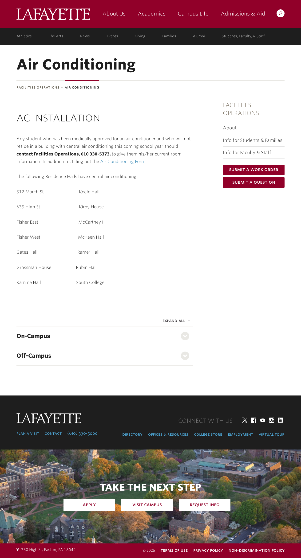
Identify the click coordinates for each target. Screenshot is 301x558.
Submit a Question (253, 182)
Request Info (205, 504)
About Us (114, 14)
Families (169, 36)
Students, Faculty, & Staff (243, 36)
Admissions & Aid (243, 14)
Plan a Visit (27, 433)
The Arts (56, 36)
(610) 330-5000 (82, 433)
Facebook (254, 420)
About (230, 128)
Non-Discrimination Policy (257, 550)
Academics (152, 14)
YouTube (263, 420)
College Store (208, 434)
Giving (140, 36)
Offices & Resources (168, 434)
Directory (132, 434)
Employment (240, 434)
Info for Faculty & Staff (247, 152)
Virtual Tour (272, 434)
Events (112, 36)
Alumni (199, 36)
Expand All (173, 320)
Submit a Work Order (253, 169)
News (85, 36)
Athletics (24, 36)
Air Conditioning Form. (124, 161)
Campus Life (193, 14)
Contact (53, 433)
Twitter (245, 420)
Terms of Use (174, 550)
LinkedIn (281, 420)
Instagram (272, 420)
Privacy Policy (208, 550)
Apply (89, 504)
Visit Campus (147, 504)
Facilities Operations (37, 87)
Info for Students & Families (252, 140)
